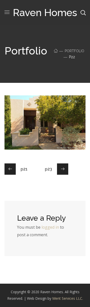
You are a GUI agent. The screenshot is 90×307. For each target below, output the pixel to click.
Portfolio (74, 51)
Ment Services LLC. (67, 298)
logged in (50, 227)
